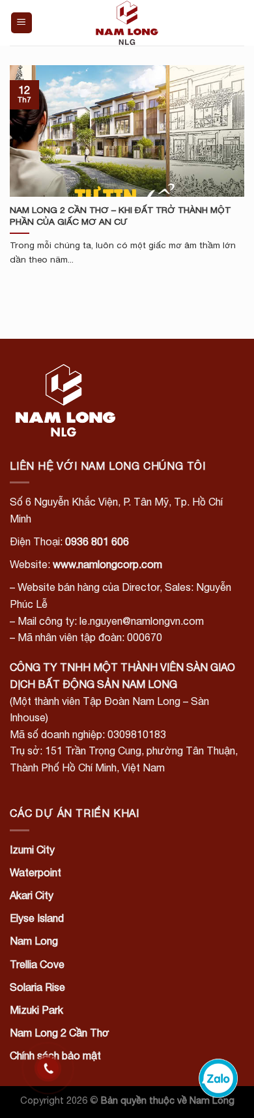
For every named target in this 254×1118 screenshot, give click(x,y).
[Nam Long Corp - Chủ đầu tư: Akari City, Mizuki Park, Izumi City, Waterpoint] (127, 23)
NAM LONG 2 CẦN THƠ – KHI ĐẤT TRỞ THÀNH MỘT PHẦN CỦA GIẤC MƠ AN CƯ (120, 216)
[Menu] (22, 23)
